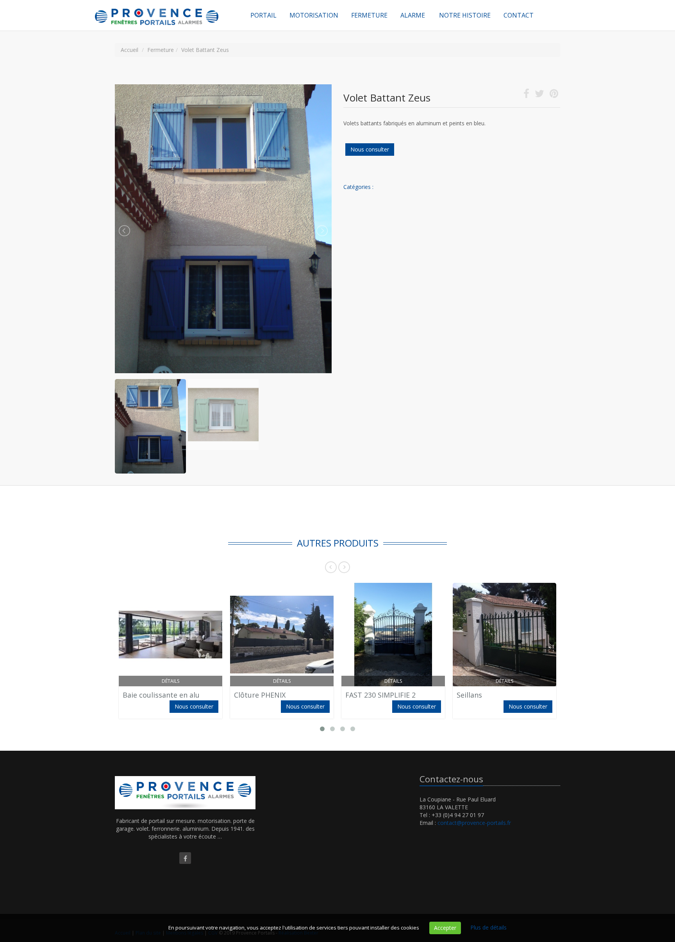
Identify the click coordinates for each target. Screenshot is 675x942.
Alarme (412, 15)
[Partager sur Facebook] (526, 95)
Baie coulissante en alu (161, 695)
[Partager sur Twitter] (539, 95)
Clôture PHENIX (260, 695)
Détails (170, 681)
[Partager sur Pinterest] (554, 95)
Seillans (469, 695)
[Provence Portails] (165, 10)
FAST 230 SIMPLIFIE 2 (380, 695)
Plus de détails (488, 927)
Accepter (445, 927)
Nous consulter (369, 149)
